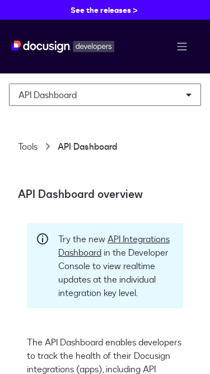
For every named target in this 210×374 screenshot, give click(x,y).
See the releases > (104, 10)
